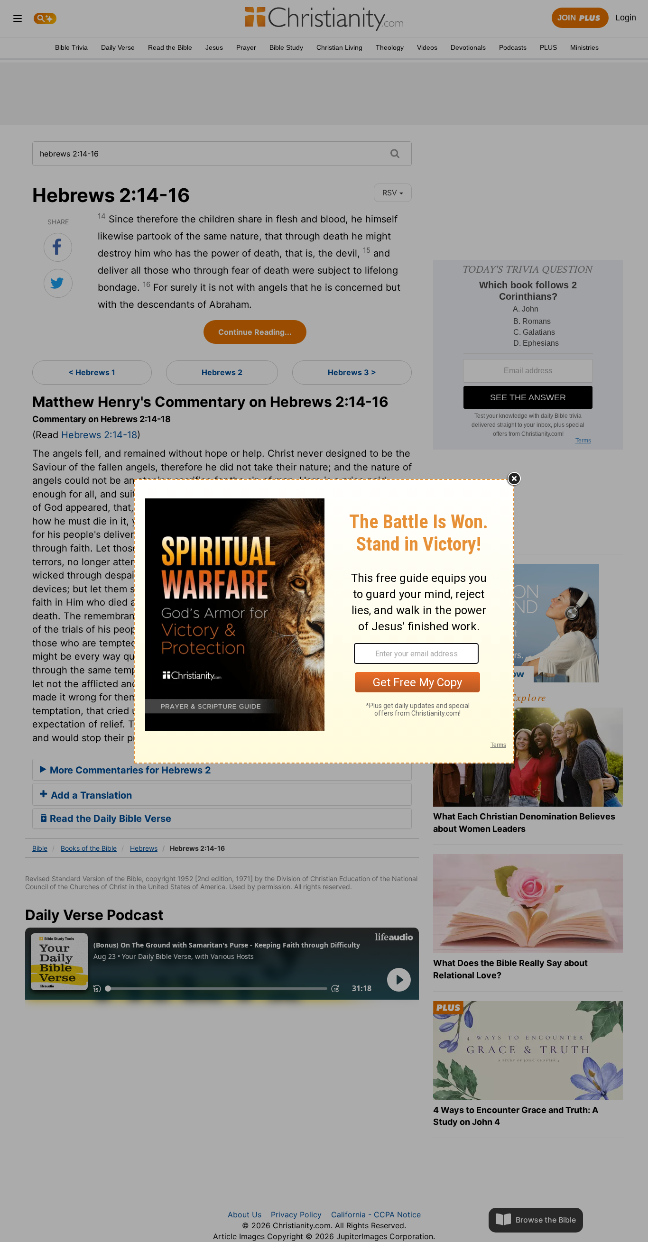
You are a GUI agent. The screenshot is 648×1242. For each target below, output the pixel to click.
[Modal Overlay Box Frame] (324, 621)
